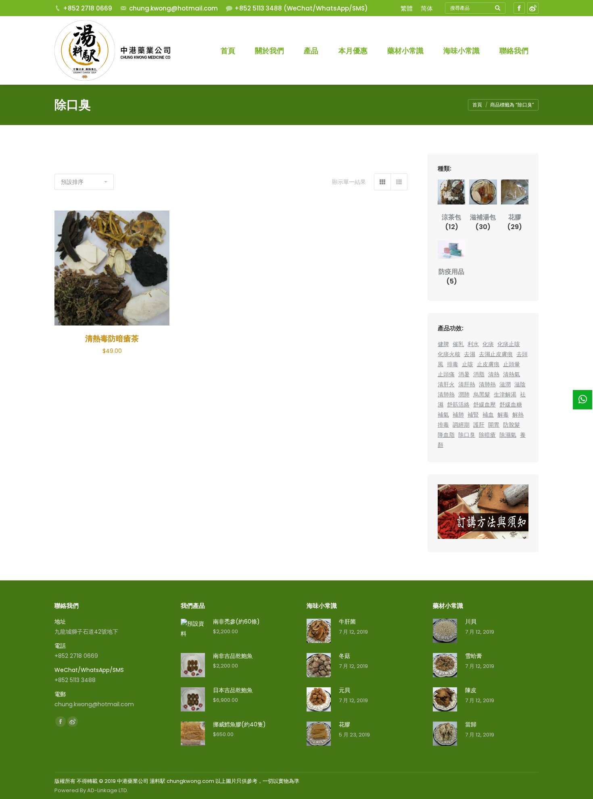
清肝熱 (466, 384)
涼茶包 (451, 222)
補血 (488, 415)
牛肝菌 (347, 622)
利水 (473, 344)
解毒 (503, 415)
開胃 (493, 425)
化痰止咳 (508, 344)
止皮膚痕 (488, 364)
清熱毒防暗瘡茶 (112, 339)
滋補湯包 (483, 222)
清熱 (493, 374)
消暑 (464, 374)
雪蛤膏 (473, 656)
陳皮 (470, 690)
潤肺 (464, 394)
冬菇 (344, 656)
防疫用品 (451, 276)
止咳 (467, 364)
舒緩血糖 (510, 405)
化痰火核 (449, 354)
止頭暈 (511, 364)
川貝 (470, 622)
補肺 (458, 415)
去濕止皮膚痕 (496, 354)
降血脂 (446, 435)
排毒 (452, 364)
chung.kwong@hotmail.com (173, 8)
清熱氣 (511, 374)
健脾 (443, 344)
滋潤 (505, 384)
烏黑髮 (481, 394)
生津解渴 (505, 394)
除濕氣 (507, 435)
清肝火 (446, 384)
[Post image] (319, 631)
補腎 (473, 415)
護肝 (478, 425)
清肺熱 (487, 384)
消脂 (478, 374)
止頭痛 (446, 374)
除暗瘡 (487, 435)
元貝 (344, 690)
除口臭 (466, 435)
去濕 (469, 354)
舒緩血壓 (484, 405)
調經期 (461, 425)
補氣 (443, 415)
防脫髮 (511, 425)
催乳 (458, 344)
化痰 (488, 344)
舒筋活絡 (458, 405)
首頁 (477, 104)
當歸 (470, 724)
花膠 (514, 222)
